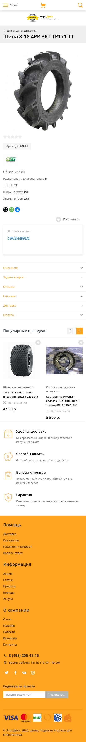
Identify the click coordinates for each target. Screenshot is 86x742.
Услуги (8, 599)
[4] (16, 137)
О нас (7, 619)
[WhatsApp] (11, 209)
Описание (10, 268)
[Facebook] (15, 672)
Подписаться (56, 695)
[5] (20, 137)
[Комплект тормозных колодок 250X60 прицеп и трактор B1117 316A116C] (64, 360)
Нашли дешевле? (19, 237)
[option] (21, 379)
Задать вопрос (13, 277)
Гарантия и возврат (17, 547)
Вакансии (10, 638)
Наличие (9, 296)
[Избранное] (38, 342)
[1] (5, 137)
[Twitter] (6, 672)
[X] (5, 209)
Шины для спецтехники (22, 30)
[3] (12, 137)
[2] (9, 137)
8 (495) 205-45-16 (24, 655)
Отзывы (9, 287)
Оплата (8, 315)
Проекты (9, 586)
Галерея (9, 626)
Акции (7, 574)
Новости (9, 632)
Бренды (8, 592)
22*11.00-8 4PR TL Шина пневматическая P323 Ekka (20, 394)
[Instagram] (32, 672)
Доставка (9, 305)
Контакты (10, 644)
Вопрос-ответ (13, 553)
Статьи (8, 580)
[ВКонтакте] (17, 209)
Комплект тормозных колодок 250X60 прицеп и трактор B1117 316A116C (62, 401)
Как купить (11, 540)
